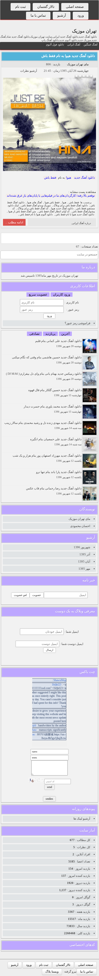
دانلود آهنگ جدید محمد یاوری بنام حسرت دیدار (53, 409)
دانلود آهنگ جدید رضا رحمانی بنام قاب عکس (54, 491)
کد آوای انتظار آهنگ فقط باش (54, 211)
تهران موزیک (84, 30)
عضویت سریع (38, 294)
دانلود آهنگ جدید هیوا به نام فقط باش (68, 56)
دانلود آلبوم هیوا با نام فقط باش (36, 214)
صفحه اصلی (75, 7)
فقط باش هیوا (52, 202)
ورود (80, 15)
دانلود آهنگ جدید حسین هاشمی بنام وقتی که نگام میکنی (47, 360)
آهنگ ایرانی (73, 44)
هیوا (68, 177)
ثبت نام (20, 7)
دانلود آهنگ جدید (84, 177)
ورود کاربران (61, 294)
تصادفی (34, 333)
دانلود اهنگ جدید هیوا (62, 208)
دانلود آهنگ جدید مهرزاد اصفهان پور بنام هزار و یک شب (47, 458)
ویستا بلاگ (51, 971)
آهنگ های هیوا (34, 202)
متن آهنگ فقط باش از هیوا (22, 211)
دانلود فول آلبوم (55, 44)
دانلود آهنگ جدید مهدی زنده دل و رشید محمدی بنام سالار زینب (43, 425)
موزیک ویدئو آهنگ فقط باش (36, 205)
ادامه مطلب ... (14, 222)
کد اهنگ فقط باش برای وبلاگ (32, 208)
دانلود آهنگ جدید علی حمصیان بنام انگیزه (56, 441)
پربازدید (50, 333)
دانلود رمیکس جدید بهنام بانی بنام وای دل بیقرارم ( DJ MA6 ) (44, 376)
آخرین (65, 333)
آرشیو (61, 15)
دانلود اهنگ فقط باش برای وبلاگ (70, 205)
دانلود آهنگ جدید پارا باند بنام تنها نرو (59, 474)
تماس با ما (38, 15)
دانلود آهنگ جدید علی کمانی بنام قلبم (58, 343)
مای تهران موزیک (78, 64)
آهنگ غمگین (90, 44)
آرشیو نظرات (28, 70)
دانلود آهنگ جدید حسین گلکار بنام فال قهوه (55, 392)
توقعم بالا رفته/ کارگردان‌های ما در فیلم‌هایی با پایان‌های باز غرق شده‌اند (51, 195)
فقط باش (50, 177)
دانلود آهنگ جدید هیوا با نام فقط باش (74, 214)
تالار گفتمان (45, 7)
